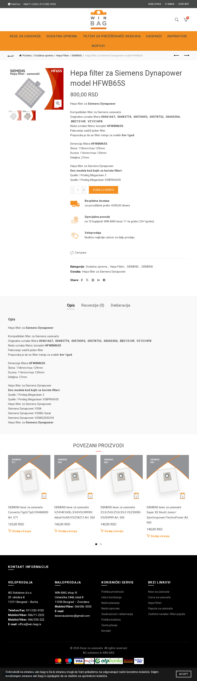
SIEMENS (77, 55)
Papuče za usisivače (160, 608)
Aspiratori (177, 36)
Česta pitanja (109, 625)
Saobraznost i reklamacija (117, 614)
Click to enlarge (58, 103)
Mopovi (98, 46)
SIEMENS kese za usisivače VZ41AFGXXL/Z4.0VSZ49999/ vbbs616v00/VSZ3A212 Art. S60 (74, 512)
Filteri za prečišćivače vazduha (112, 36)
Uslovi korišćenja (111, 597)
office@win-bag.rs (29, 624)
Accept (183, 674)
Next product (186, 55)
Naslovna (154, 4)
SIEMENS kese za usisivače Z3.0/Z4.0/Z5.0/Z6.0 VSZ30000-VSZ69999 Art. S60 (120, 512)
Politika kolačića (111, 619)
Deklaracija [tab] (120, 305)
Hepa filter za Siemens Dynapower (104, 271)
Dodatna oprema (62, 36)
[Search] (177, 20)
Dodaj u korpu (103, 189)
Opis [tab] (71, 305)
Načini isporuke (110, 608)
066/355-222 (36, 619)
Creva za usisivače (159, 597)
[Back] (11, 55)
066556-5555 (83, 606)
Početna (27, 55)
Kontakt (184, 4)
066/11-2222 (30, 4)
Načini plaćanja (110, 602)
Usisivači (154, 36)
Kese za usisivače (25, 36)
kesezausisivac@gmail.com (72, 616)
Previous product (176, 55)
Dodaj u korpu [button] (21, 531)
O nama (169, 4)
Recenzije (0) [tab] (92, 305)
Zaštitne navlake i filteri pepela (166, 614)
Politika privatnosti (112, 591)
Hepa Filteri (62, 55)
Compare (80, 252)
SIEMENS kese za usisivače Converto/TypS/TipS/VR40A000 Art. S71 (28, 512)
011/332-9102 (48, 4)
